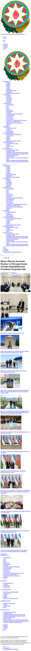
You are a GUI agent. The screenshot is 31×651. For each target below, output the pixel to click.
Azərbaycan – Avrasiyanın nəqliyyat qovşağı (16, 120)
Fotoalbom (8, 124)
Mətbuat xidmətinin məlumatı (13, 93)
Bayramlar (8, 112)
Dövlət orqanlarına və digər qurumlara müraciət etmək (15, 619)
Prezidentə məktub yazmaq (12, 150)
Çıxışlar (8, 88)
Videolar (8, 139)
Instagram (5, 44)
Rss (4, 49)
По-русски (6, 250)
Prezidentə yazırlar (10, 151)
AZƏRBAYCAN (7, 103)
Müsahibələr (9, 91)
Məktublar (8, 95)
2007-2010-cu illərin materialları (10, 649)
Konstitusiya (9, 110)
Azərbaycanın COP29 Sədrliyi (13, 121)
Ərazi (7, 107)
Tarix (7, 106)
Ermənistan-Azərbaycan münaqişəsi (14, 113)
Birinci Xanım (9, 131)
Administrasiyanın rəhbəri (12, 143)
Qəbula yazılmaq (10, 156)
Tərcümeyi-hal (9, 130)
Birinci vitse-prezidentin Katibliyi (13, 134)
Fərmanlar (8, 97)
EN (4, 41)
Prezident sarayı (10, 146)
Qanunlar (8, 102)
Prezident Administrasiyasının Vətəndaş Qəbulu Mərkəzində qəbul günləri (17, 154)
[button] (5, 302)
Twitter (5, 48)
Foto (4, 36)
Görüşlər (8, 82)
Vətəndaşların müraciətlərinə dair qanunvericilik (17, 152)
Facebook (5, 46)
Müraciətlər (9, 99)
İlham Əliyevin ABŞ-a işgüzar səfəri (14, 122)
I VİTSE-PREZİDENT (8, 133)
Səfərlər (8, 85)
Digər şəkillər (4, 554)
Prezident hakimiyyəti (11, 128)
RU (4, 40)
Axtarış (2, 255)
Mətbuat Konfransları (11, 90)
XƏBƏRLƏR (6, 81)
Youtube (5, 45)
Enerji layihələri (10, 119)
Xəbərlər (8, 137)
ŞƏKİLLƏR (6, 257)
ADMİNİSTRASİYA (8, 142)
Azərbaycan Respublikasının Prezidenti (9, 34)
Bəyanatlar (8, 100)
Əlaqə (7, 147)
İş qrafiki (8, 129)
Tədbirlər (8, 84)
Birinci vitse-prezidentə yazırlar (13, 141)
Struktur (8, 144)
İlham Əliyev (22, 34)
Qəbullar (8, 86)
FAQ (4, 646)
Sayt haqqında (6, 647)
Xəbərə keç (14, 272)
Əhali (7, 108)
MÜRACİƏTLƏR (7, 148)
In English (5, 249)
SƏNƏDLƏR (6, 94)
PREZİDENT (6, 126)
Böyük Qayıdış (9, 116)
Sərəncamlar (9, 98)
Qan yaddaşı (9, 117)
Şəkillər (8, 138)
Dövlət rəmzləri (9, 111)
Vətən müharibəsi (10, 115)
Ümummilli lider (10, 104)
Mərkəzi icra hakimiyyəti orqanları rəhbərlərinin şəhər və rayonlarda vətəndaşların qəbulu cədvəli (17, 161)
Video (4, 38)
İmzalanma (8, 89)
